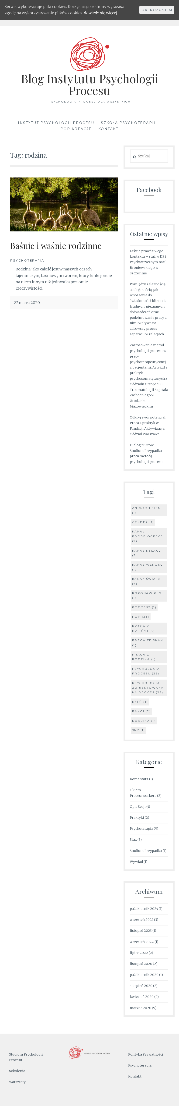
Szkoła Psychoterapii (128, 123)
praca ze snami (148, 642)
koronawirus (147, 595)
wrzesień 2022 (142, 942)
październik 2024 (144, 909)
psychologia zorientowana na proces (148, 687)
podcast (144, 607)
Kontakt (108, 129)
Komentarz (139, 779)
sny (138, 730)
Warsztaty (17, 1082)
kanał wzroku (147, 567)
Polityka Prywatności (145, 1054)
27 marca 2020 (27, 302)
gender (143, 522)
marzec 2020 (140, 1008)
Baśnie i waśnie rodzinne (56, 245)
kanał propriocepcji (148, 536)
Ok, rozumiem (156, 10)
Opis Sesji (138, 807)
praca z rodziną (144, 657)
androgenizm (146, 510)
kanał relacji (147, 553)
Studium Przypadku (146, 851)
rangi (141, 711)
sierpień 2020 (141, 986)
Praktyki (137, 817)
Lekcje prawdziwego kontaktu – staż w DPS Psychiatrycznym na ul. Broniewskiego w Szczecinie (148, 262)
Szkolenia (17, 1071)
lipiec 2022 (139, 953)
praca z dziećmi (143, 628)
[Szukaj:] (149, 156)
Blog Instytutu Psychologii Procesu (89, 84)
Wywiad (136, 862)
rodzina (144, 721)
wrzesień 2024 (141, 920)
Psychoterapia (27, 260)
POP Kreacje (76, 129)
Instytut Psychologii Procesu (56, 123)
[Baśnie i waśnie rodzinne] (64, 230)
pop (140, 616)
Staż (133, 839)
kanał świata (146, 581)
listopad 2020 (141, 964)
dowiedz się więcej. (101, 13)
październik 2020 (144, 975)
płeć (140, 702)
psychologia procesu (146, 671)
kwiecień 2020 (142, 997)
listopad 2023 (141, 931)
